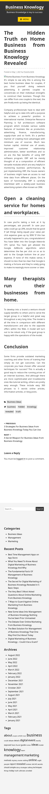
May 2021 (12, 706)
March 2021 (13, 713)
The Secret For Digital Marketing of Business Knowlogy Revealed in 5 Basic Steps (24, 584)
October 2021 (14, 687)
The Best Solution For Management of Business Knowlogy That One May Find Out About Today (25, 631)
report (13, 764)
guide (23, 745)
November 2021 (15, 684)
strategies (23, 767)
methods (7, 760)
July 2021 (12, 698)
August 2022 (14, 655)
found (18, 745)
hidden (21, 406)
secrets (40, 764)
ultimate (22, 771)
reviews (28, 764)
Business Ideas (14, 401)
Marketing (13, 541)
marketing (31, 755)
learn (23, 750)
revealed (9, 411)
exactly (38, 741)
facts (13, 745)
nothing (25, 760)
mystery (14, 760)
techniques (37, 767)
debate (11, 741)
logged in (20, 458)
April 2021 (12, 709)
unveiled (29, 771)
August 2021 (14, 695)
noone (20, 760)
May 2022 (12, 662)
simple (13, 767)
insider (41, 745)
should (6, 767)
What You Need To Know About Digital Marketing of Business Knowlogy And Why (23, 564)
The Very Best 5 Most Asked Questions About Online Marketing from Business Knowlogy (24, 594)
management (14, 755)
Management (14, 537)
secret (34, 764)
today (11, 770)
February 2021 (15, 716)
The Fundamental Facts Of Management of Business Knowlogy (20, 574)
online (33, 760)
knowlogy (31, 406)
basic (24, 736)
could (6, 741)
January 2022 (14, 676)
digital (24, 740)
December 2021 (15, 680)
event (31, 740)
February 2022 (15, 673)
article (20, 736)
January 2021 (14, 720)
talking (30, 767)
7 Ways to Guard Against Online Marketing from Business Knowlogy (23, 604)
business (11, 406)
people (6, 764)
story (18, 767)
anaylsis (15, 736)
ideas (34, 744)
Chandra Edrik (28, 72)
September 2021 (16, 691)
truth (18, 411)
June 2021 (12, 702)
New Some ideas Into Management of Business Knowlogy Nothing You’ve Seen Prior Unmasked (24, 615)
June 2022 (12, 658)
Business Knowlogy (24, 7)
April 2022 (12, 666)
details (17, 740)
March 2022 (13, 669)
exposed (7, 745)
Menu (26, 19)
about (8, 735)
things (6, 771)
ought (39, 760)
